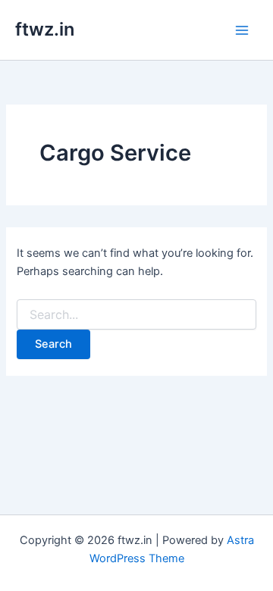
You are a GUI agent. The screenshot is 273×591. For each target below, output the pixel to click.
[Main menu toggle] (242, 30)
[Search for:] (136, 314)
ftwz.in (44, 29)
